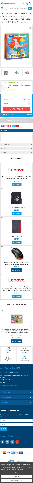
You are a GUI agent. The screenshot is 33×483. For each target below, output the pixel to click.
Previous (3, 326)
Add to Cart (16, 184)
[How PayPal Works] (13, 453)
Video (3, 148)
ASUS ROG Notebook (16, 236)
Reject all (16, 476)
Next (29, 326)
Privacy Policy (19, 469)
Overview (4, 131)
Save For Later (27, 114)
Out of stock (16, 270)
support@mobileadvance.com (8, 385)
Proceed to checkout (15, 120)
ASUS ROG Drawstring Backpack (16, 207)
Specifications (5, 144)
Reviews (3, 152)
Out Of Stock (16, 109)
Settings (16, 473)
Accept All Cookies (16, 480)
